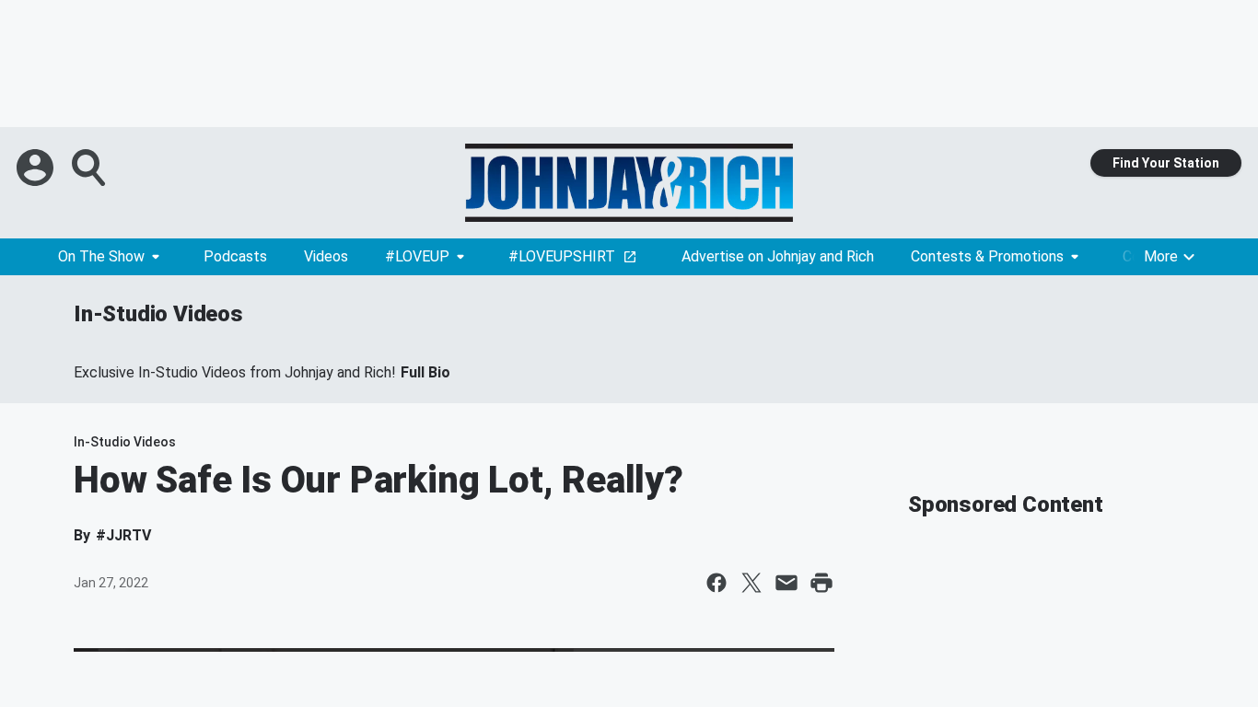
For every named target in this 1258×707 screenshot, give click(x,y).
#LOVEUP (417, 256)
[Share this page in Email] (786, 583)
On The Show (101, 256)
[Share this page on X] (751, 583)
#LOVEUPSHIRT (561, 256)
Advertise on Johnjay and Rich (777, 256)
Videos (326, 256)
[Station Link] (629, 183)
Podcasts (235, 256)
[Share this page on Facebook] (716, 583)
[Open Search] (90, 167)
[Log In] (37, 167)
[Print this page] (821, 583)
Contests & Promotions (987, 256)
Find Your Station (1165, 163)
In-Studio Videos (158, 314)
